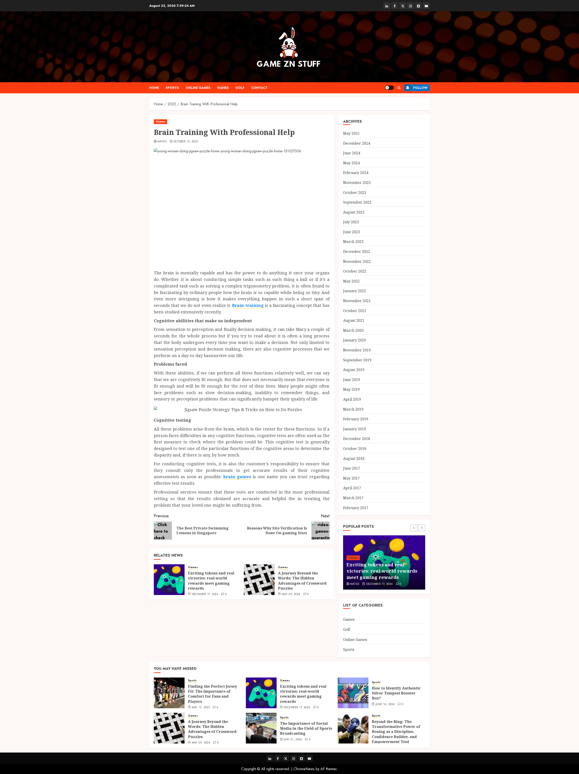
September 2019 (357, 360)
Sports (172, 87)
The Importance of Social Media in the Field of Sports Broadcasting (306, 728)
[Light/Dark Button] (389, 87)
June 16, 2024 (385, 704)
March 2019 (353, 409)
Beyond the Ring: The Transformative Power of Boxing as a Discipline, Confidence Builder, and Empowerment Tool (396, 731)
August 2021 (353, 320)
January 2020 (354, 340)
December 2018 (356, 438)
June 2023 (351, 231)
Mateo (162, 142)
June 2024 (351, 153)
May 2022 (351, 281)
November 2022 (357, 261)
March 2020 (353, 330)
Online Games (198, 87)
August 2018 (353, 458)
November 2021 (357, 300)
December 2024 (356, 143)
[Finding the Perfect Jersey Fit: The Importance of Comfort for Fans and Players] (169, 693)
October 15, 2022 (186, 142)
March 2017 (353, 497)
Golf (239, 87)
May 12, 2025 (201, 707)
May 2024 (351, 162)
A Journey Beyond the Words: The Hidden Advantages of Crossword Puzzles (302, 581)
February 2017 (355, 507)
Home (154, 87)
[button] (399, 87)
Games (223, 87)
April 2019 (352, 399)
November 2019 (357, 350)
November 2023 (357, 182)
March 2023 (353, 241)
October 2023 (354, 192)
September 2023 (357, 202)
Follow (420, 87)
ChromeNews (304, 769)
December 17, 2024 (205, 594)
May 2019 (351, 389)
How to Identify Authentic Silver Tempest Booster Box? (396, 693)
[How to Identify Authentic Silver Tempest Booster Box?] (353, 693)
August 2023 (353, 212)
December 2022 (356, 251)
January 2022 (354, 290)
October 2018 (354, 448)
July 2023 (351, 221)
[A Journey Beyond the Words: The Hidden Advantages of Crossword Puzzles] (259, 579)
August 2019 (353, 369)
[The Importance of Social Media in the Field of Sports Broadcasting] (261, 728)
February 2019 (355, 418)
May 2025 (351, 133)
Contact (259, 87)
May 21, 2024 (293, 739)
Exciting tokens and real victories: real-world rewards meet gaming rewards (211, 581)
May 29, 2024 (291, 594)
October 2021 (354, 310)
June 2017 (351, 468)
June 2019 (351, 379)
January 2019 (354, 428)
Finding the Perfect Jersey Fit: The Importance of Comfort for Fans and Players (212, 694)
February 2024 (355, 172)
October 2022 (354, 271)
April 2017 (352, 487)
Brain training (247, 305)
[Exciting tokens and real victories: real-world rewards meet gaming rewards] (169, 579)
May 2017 (351, 478)
